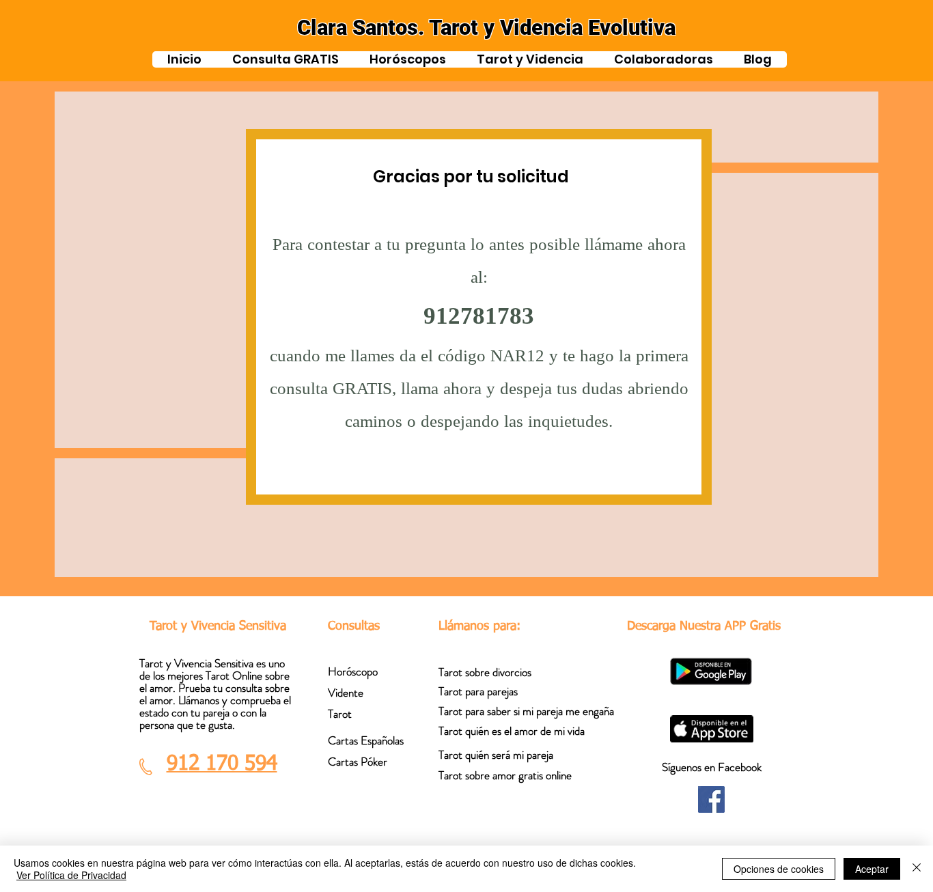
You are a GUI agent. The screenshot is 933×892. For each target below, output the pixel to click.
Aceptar (872, 869)
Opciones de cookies (779, 869)
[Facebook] (711, 799)
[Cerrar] (916, 868)
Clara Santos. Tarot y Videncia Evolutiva (486, 27)
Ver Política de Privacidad (71, 875)
